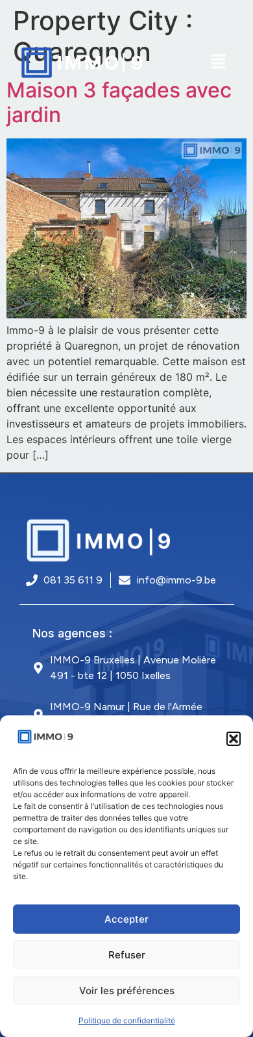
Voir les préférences (127, 990)
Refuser (126, 955)
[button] (233, 738)
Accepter (126, 919)
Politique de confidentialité (126, 1020)
